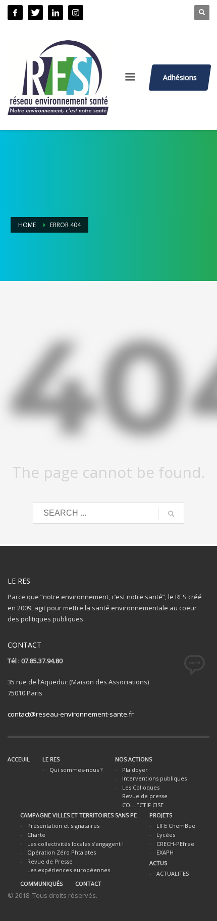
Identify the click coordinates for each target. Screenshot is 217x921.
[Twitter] (35, 12)
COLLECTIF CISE (143, 805)
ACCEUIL (19, 759)
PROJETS (160, 815)
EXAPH (165, 852)
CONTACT (88, 883)
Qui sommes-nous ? (75, 769)
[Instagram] (75, 12)
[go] (171, 513)
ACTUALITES (172, 873)
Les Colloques (140, 787)
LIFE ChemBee (175, 825)
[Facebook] (15, 12)
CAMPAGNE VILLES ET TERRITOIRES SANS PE (78, 815)
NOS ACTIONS (133, 759)
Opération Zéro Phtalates (61, 852)
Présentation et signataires (63, 825)
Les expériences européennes (68, 870)
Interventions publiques (154, 778)
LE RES (51, 759)
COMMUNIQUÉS (41, 883)
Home (27, 225)
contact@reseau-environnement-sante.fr (71, 714)
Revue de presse (145, 796)
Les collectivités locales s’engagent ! (75, 843)
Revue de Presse (50, 861)
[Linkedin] (55, 12)
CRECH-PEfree (175, 843)
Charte (36, 834)
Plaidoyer (135, 769)
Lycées (165, 834)
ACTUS (158, 863)
